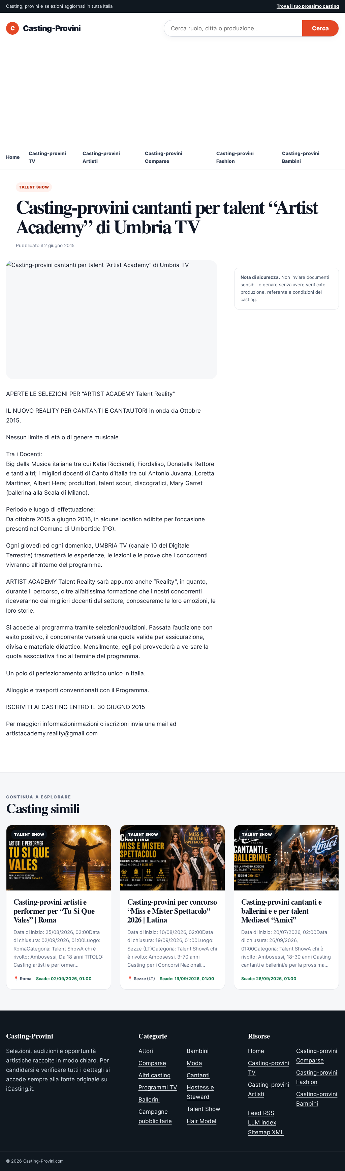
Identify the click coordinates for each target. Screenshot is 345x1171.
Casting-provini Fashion (235, 157)
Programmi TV (157, 1087)
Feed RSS (261, 1113)
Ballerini (149, 1099)
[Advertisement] (172, 95)
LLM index (262, 1122)
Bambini (198, 1051)
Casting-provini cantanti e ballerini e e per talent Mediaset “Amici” (281, 910)
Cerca (320, 28)
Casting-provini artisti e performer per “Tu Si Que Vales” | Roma (53, 910)
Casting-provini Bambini (300, 157)
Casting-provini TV (47, 157)
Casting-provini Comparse (163, 157)
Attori (145, 1051)
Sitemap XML (266, 1132)
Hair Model (201, 1121)
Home (13, 157)
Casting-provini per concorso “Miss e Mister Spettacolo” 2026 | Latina (172, 910)
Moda (194, 1063)
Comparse (152, 1063)
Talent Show (34, 187)
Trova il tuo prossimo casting (308, 6)
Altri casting (154, 1075)
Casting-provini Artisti (101, 157)
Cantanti (198, 1075)
